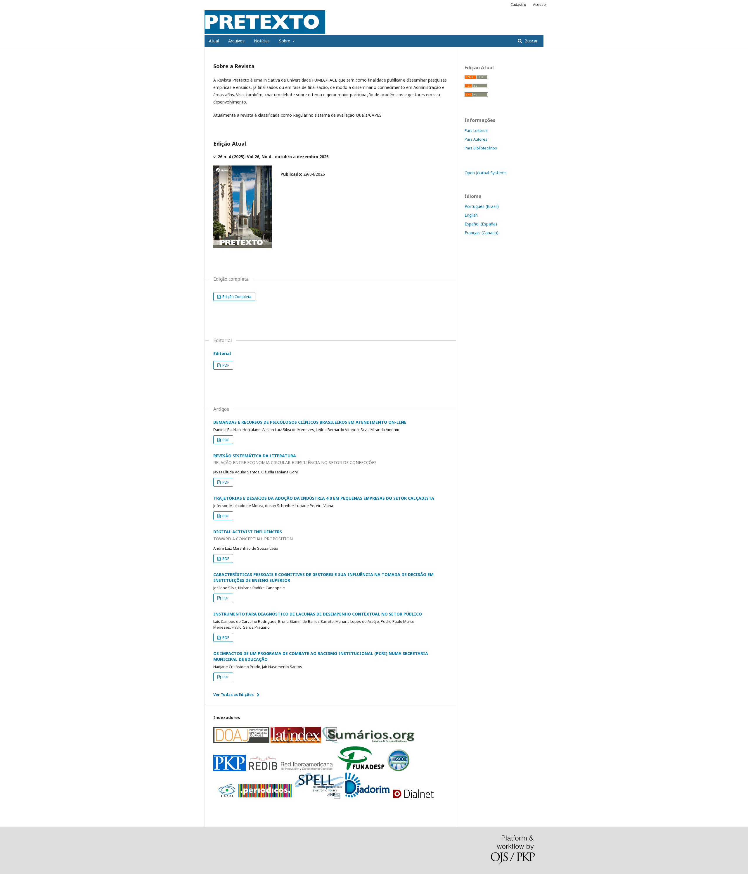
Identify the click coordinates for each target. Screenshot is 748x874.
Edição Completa (236, 296)
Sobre (285, 41)
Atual (214, 41)
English (471, 215)
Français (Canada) (481, 232)
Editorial (222, 353)
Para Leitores (476, 130)
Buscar (530, 41)
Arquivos (236, 41)
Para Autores (476, 139)
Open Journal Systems (486, 172)
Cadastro (518, 4)
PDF (225, 365)
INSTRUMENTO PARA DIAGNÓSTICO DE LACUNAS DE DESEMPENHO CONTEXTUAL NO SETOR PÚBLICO (317, 614)
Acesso (539, 4)
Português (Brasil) (482, 206)
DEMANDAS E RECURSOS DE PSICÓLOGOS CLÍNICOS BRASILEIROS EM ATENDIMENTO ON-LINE (309, 422)
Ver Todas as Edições (233, 694)
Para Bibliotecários (481, 148)
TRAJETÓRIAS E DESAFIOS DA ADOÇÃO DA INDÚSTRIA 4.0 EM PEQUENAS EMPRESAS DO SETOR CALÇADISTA (323, 498)
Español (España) (481, 224)
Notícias (262, 41)
